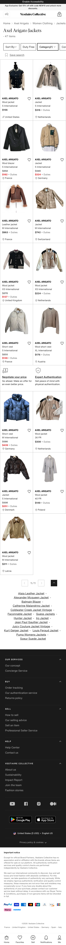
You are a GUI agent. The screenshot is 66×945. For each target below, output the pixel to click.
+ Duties (45, 110)
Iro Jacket (42, 618)
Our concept (12, 665)
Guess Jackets (45, 614)
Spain (53, 927)
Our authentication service (21, 693)
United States (33, 927)
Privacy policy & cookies (32, 842)
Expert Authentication (48, 377)
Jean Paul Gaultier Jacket (31, 622)
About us (10, 769)
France (7, 927)
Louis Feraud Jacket (45, 630)
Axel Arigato (21, 23)
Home (6, 23)
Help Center (12, 747)
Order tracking (14, 688)
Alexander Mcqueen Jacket (31, 598)
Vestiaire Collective (19, 763)
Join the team (13, 785)
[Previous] (25, 583)
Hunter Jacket (23, 618)
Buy (7, 681)
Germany (45, 927)
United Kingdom (19, 927)
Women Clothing (43, 23)
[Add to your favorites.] (29, 99)
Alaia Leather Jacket (31, 593)
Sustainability (13, 775)
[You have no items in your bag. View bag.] (59, 14)
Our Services (14, 659)
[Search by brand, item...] (6, 14)
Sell (8, 709)
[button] (59, 14)
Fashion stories (14, 790)
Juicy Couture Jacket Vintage (31, 626)
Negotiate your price (14, 377)
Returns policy (13, 698)
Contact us (11, 753)
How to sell (11, 715)
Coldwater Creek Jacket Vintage (31, 610)
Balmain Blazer (31, 602)
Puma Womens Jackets (31, 635)
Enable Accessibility (33, 1)
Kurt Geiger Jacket (16, 630)
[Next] (41, 583)
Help (8, 741)
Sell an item (12, 725)
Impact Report (13, 780)
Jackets (61, 23)
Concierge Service (16, 671)
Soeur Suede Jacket (33, 639)
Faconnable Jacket (20, 614)
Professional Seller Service (21, 730)
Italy (60, 927)
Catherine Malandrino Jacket (31, 606)
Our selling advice (16, 720)
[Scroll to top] (54, 583)
